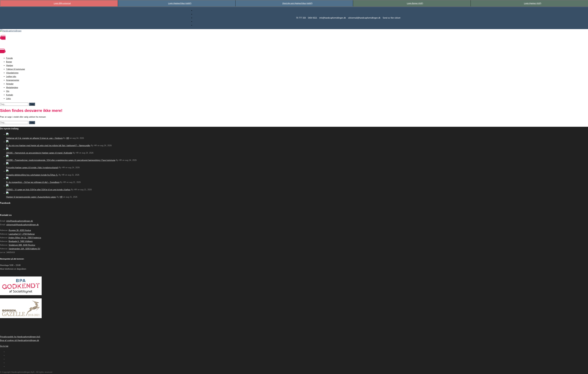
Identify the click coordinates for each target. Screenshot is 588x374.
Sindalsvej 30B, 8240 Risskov (22, 245)
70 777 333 (301, 18)
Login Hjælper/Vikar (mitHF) (179, 3)
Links (8, 98)
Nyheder (9, 84)
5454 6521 (312, 18)
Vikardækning (12, 73)
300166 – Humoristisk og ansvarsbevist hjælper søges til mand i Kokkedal (39, 153)
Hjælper (9, 65)
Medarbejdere (12, 87)
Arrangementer (12, 80)
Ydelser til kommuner (15, 69)
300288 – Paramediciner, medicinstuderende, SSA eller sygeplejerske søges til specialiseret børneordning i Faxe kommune (60, 160)
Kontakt (9, 95)
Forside (9, 58)
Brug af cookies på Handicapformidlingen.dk (19, 340)
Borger (9, 62)
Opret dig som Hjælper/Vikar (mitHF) (297, 3)
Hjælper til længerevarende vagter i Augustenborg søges (31, 197)
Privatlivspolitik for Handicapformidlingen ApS (20, 337)
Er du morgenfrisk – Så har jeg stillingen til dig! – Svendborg (32, 182)
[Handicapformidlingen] (10, 31)
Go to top (4, 346)
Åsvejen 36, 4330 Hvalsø (20, 230)
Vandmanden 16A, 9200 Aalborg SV (24, 249)
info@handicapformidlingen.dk (332, 18)
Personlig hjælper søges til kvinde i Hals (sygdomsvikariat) (32, 167)
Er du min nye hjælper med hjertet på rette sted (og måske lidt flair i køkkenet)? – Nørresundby (48, 145)
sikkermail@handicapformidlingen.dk (364, 18)
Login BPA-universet (62, 3)
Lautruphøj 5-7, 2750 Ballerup (22, 234)
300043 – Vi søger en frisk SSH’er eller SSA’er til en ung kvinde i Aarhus (38, 189)
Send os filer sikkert (391, 18)
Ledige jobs (11, 76)
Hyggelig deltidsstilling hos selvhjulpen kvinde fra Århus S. (32, 175)
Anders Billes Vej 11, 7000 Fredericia (24, 238)
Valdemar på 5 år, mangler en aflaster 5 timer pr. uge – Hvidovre (34, 138)
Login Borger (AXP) (415, 3)
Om (7, 91)
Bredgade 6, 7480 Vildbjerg (20, 241)
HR (67, 138)
